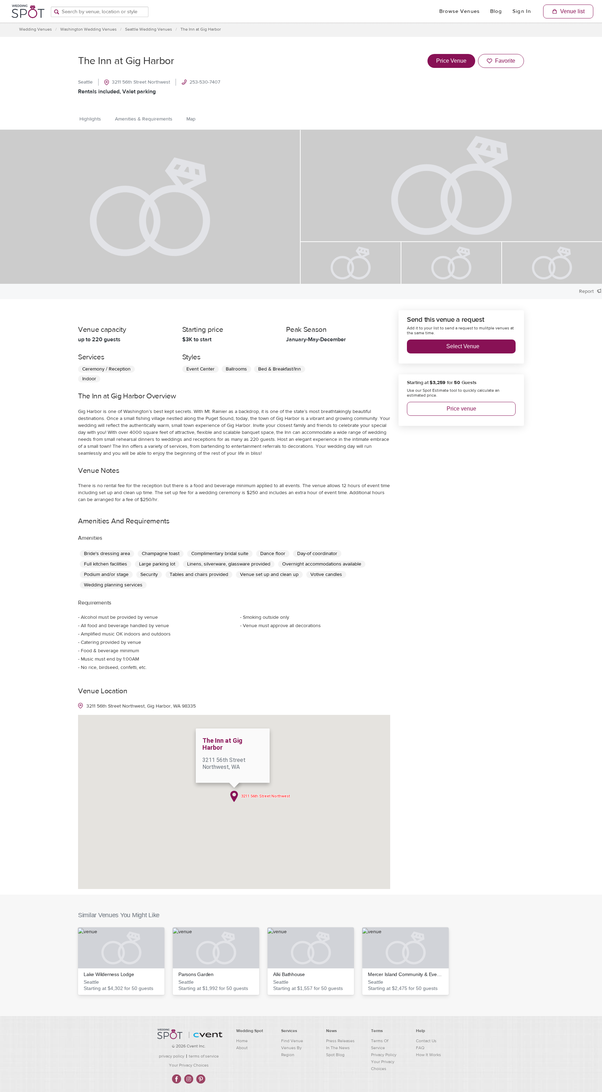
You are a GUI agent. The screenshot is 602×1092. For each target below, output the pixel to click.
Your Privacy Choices (189, 1065)
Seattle (85, 82)
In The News (338, 1048)
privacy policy (171, 1056)
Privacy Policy (383, 1055)
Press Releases (340, 1041)
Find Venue (292, 1041)
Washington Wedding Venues (88, 29)
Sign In (521, 11)
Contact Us (426, 1041)
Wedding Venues (35, 29)
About (242, 1048)
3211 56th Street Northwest (141, 82)
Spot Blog (335, 1055)
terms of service (204, 1056)
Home (242, 1041)
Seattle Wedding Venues (148, 29)
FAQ (420, 1048)
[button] (121, 961)
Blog (496, 11)
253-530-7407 (205, 82)
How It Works (428, 1055)
